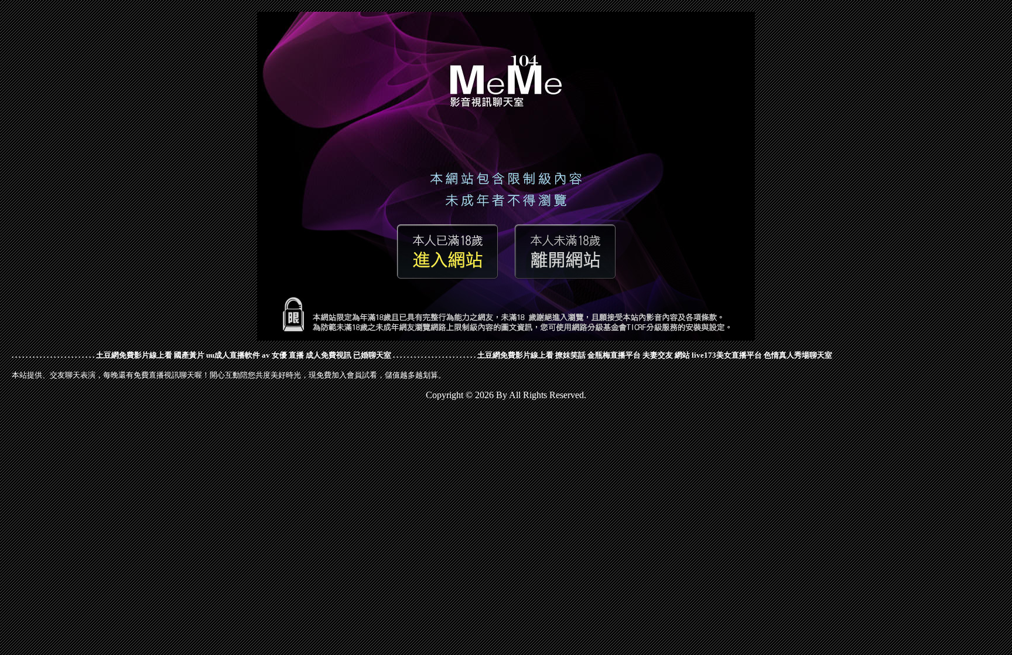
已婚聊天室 (372, 355)
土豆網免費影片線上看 (134, 355)
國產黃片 (189, 355)
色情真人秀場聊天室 (798, 355)
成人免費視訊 (328, 355)
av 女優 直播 (283, 355)
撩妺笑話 (570, 355)
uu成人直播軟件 (233, 355)
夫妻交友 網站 (666, 355)
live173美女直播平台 (727, 355)
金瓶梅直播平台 (614, 355)
